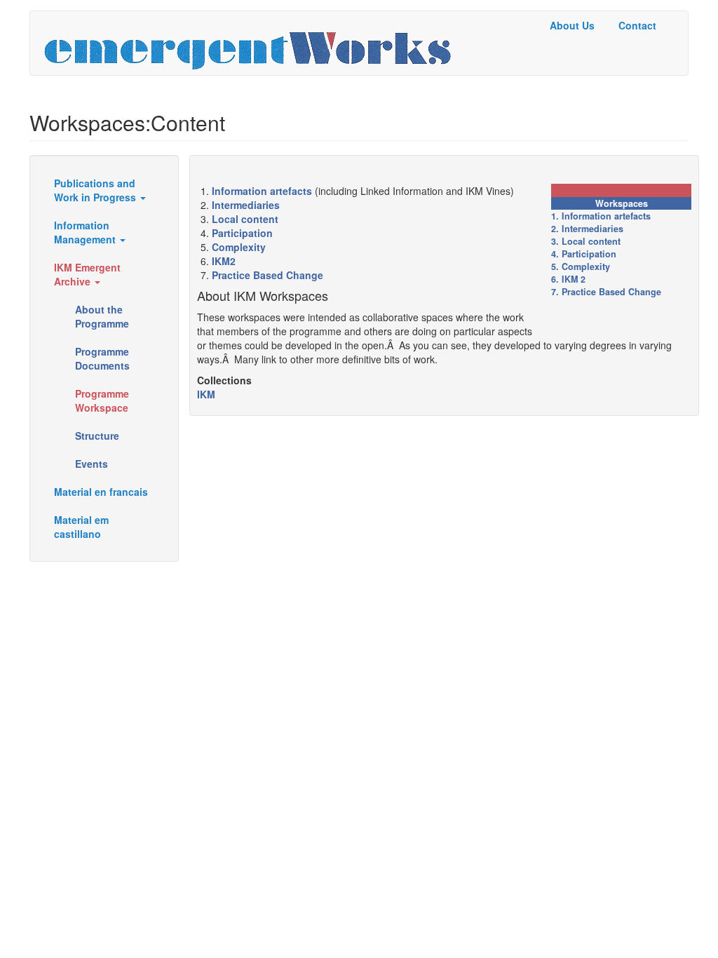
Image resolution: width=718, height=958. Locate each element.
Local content (245, 219)
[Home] (253, 43)
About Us (572, 25)
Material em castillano (81, 527)
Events (91, 464)
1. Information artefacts (601, 216)
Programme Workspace (102, 400)
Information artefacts (262, 191)
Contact (637, 25)
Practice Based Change (267, 275)
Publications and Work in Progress (96, 190)
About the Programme (102, 316)
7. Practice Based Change (606, 291)
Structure (97, 436)
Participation (242, 233)
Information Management (86, 232)
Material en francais (101, 492)
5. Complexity (580, 266)
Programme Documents (102, 358)
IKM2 (224, 261)
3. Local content (586, 241)
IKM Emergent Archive (87, 274)
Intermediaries (246, 205)
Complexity (239, 247)
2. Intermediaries (587, 228)
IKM (206, 394)
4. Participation (583, 254)
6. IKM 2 (568, 279)
